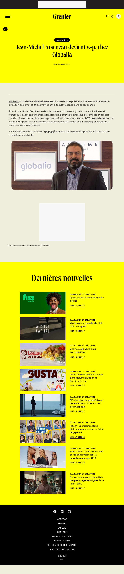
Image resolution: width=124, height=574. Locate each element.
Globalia (14, 101)
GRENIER (62, 556)
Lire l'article (77, 305)
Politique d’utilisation (62, 549)
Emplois (62, 528)
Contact (62, 532)
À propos (62, 519)
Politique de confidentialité (62, 545)
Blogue (62, 523)
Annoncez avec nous (62, 536)
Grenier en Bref (62, 541)
